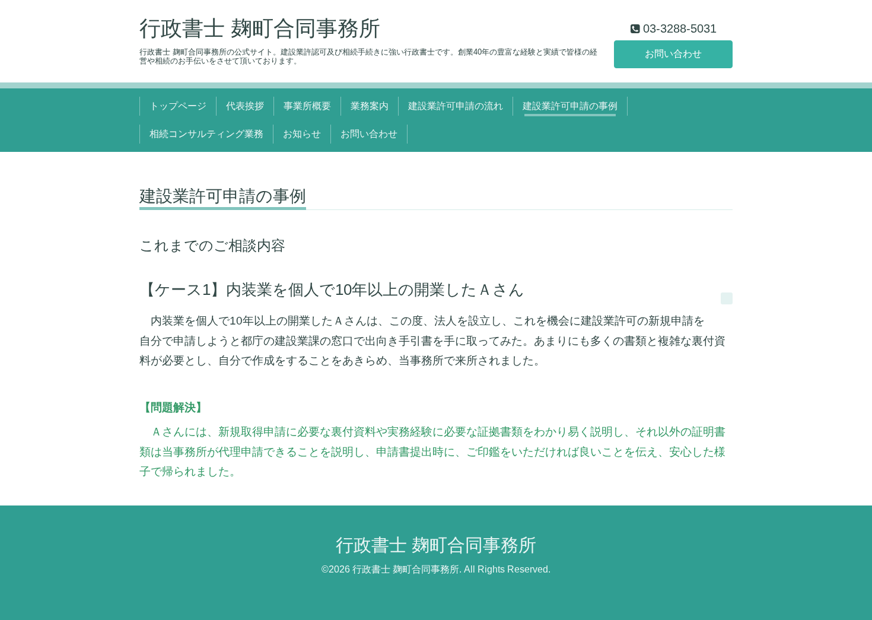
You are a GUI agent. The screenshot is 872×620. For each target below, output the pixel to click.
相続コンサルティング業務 (206, 134)
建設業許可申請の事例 (570, 106)
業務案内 (370, 106)
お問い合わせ (673, 54)
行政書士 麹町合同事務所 (259, 28)
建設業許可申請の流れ (455, 106)
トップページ (177, 106)
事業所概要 (307, 106)
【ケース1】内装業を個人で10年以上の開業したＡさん (331, 289)
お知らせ (302, 134)
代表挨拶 (245, 106)
